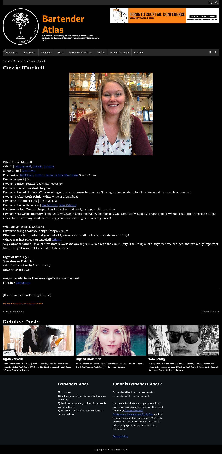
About (60, 52)
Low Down (28, 171)
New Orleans (67, 205)
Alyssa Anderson (88, 359)
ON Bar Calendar (119, 52)
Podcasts (46, 52)
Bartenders (12, 52)
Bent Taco (26, 175)
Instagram (23, 283)
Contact (138, 52)
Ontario (37, 166)
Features (28, 52)
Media (101, 52)
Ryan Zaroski (13, 359)
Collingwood (23, 166)
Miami (56, 239)
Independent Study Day (140, 414)
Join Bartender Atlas (80, 52)
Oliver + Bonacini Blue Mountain (56, 175)
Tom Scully (156, 359)
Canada (49, 166)
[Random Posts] (210, 2)
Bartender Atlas (63, 24)
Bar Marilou (50, 205)
